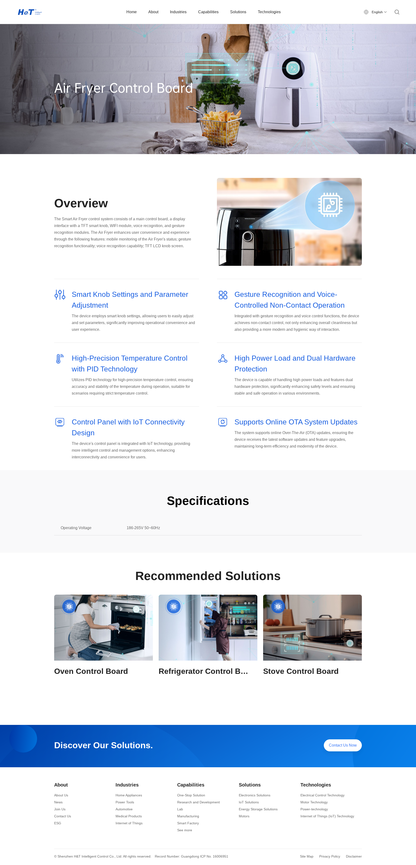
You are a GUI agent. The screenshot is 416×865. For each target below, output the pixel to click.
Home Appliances (129, 795)
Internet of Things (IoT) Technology (327, 816)
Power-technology (314, 809)
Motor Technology (314, 802)
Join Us (59, 809)
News (58, 802)
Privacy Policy (329, 856)
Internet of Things (129, 823)
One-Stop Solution (191, 795)
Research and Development (198, 802)
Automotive (124, 809)
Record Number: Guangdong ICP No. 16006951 (191, 856)
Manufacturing (188, 816)
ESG (57, 823)
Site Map (306, 856)
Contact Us (62, 816)
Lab (180, 809)
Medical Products (129, 816)
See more (184, 830)
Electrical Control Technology (322, 795)
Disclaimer (354, 856)
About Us (61, 795)
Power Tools (125, 802)
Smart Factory (188, 823)
